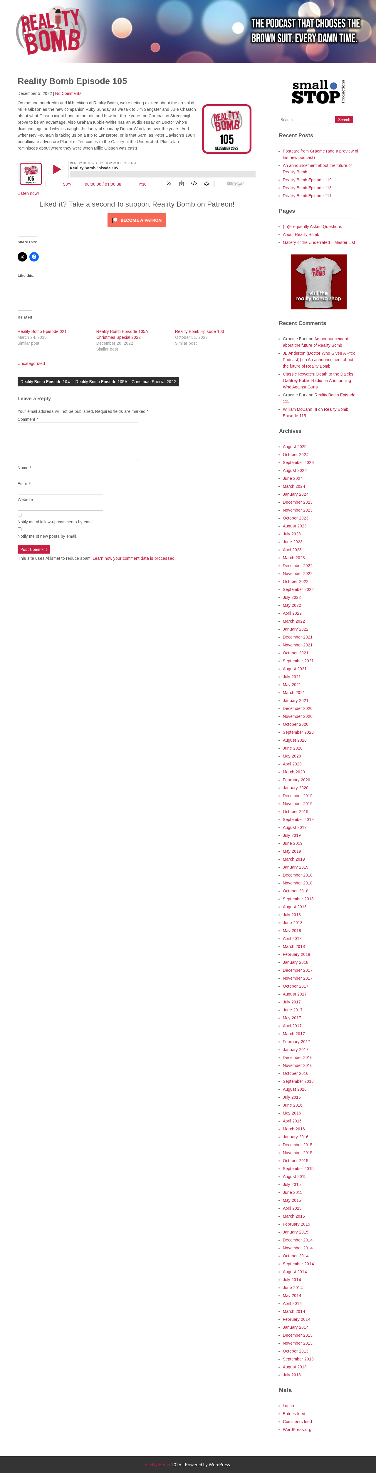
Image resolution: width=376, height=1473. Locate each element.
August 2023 (295, 526)
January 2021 (295, 700)
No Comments (68, 93)
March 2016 (294, 1129)
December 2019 (298, 795)
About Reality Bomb (301, 234)
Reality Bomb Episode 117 (307, 195)
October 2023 (295, 518)
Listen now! (28, 193)
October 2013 (295, 1351)
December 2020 (298, 708)
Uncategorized (31, 363)
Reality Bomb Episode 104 (45, 381)
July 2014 (292, 1279)
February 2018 (296, 954)
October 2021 (295, 653)
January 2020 (295, 787)
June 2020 (293, 748)
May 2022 (292, 605)
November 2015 (298, 1152)
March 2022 (294, 621)
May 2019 (292, 851)
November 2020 (298, 716)
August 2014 (295, 1271)
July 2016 (292, 1097)
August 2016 (295, 1089)
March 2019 (294, 859)
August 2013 (295, 1367)
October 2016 (295, 1073)
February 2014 (296, 1319)
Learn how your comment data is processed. (134, 558)
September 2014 (298, 1263)
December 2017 (298, 970)
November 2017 (298, 978)
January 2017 (295, 1049)
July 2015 (292, 1184)
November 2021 (298, 645)
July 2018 (292, 914)
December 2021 (298, 637)
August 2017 (295, 994)
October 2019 (295, 811)
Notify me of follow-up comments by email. (56, 522)
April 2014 (292, 1303)
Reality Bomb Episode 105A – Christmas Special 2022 (125, 381)
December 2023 (298, 502)
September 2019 (298, 819)
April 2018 (292, 938)
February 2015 (296, 1224)
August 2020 (295, 740)
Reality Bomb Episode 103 (199, 331)
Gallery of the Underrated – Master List (319, 242)
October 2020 (295, 724)
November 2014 (298, 1248)
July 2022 (292, 597)
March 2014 (294, 1311)
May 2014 (292, 1295)
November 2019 (298, 803)
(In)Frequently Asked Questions (312, 226)
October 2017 (295, 986)
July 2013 (292, 1375)
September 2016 (298, 1081)
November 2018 (298, 883)
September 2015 (298, 1168)
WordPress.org (297, 1429)
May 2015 (292, 1200)
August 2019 (295, 827)
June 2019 (293, 843)
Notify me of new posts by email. (47, 536)
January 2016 (295, 1137)
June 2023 (293, 541)
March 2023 (294, 557)
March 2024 (294, 486)
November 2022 (298, 573)
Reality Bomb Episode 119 (307, 179)
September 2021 (298, 660)
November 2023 (298, 510)
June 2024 (293, 478)
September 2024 (298, 462)
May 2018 (292, 930)
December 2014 (298, 1240)
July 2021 (292, 676)
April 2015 (292, 1208)
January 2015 (295, 1232)
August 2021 (295, 668)
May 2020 (292, 756)
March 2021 (294, 692)
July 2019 (292, 835)
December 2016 (298, 1057)
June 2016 (293, 1105)
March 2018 (294, 946)
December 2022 (298, 565)
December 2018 (298, 875)
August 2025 (295, 446)
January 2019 (295, 867)
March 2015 (294, 1216)
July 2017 (292, 1002)
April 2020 (292, 764)
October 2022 (295, 581)
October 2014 (295, 1256)
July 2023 (292, 534)
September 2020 (298, 732)
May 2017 (292, 1017)
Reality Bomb (157, 1464)
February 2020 (296, 779)
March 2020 (294, 772)
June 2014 (293, 1287)
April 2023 (292, 549)
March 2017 (294, 1033)
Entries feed (294, 1413)
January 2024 (295, 494)
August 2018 (295, 906)
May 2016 (292, 1113)
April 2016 (292, 1121)
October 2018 (295, 891)
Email (24, 483)
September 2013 (298, 1359)
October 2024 (295, 454)
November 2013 (298, 1343)
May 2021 (292, 684)
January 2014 (295, 1327)
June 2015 (293, 1192)
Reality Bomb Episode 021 (42, 331)
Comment (28, 419)
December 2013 (298, 1335)
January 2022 (295, 629)
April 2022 (292, 613)
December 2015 (298, 1144)
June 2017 (293, 1010)
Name (24, 467)
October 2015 (295, 1160)
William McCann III (300, 409)
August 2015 (295, 1176)
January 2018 (295, 962)
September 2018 (298, 898)
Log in (288, 1405)
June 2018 (293, 922)
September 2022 (298, 589)
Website (25, 499)
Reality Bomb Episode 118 (307, 187)
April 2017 (292, 1025)
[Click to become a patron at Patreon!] (137, 228)
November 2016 (298, 1065)
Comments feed (297, 1421)
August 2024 (295, 470)
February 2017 (296, 1041)
